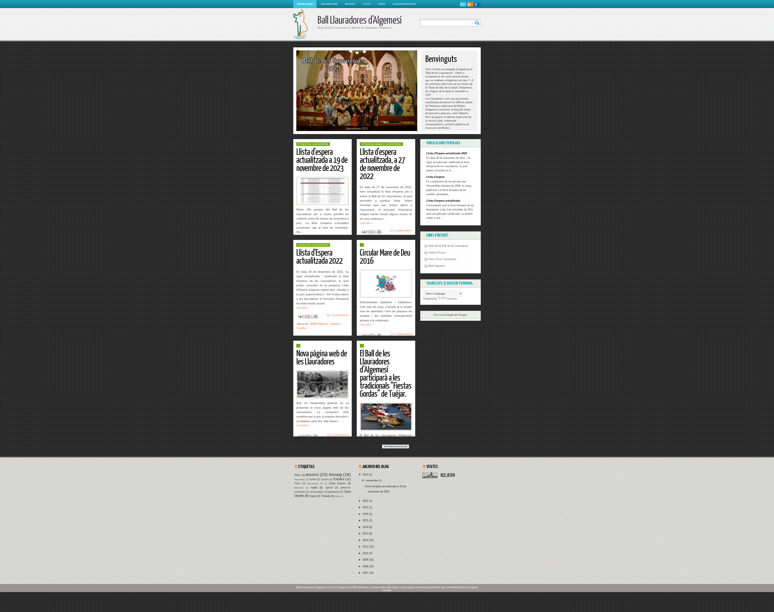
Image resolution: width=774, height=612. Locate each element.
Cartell (312, 479)
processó (333, 491)
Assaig (335, 474)
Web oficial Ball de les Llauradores (448, 245)
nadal (314, 487)
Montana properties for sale (431, 587)
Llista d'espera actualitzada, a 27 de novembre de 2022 (382, 164)
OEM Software (360, 587)
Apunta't (350, 4)
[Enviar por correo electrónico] (368, 232)
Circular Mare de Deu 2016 (385, 257)
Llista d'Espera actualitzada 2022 (319, 257)
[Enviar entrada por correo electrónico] (363, 231)
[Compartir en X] (375, 232)
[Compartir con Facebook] (379, 232)
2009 (366, 559)
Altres (297, 475)
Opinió (329, 487)
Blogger (462, 314)
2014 (366, 527)
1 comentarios (340, 315)
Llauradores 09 (315, 483)
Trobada (325, 496)
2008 (366, 566)
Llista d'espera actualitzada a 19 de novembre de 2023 (321, 160)
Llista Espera (320, 144)
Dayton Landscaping (403, 587)
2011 (366, 546)
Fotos (366, 4)
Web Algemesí (436, 265)
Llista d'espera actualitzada (443, 200)
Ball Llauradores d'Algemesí (311, 587)
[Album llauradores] (356, 90)
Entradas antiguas (395, 446)
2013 (366, 533)
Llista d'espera (435, 176)
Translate (451, 298)
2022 (366, 500)
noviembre (372, 480)
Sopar (312, 496)
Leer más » (366, 223)
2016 (366, 513)
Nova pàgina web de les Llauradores (321, 358)
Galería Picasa (437, 252)
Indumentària (329, 4)
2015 (366, 520)
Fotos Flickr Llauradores (442, 259)
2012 (366, 540)
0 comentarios (403, 230)
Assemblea (299, 479)
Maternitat (299, 488)
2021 (366, 507)
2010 (366, 553)
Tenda (381, 4)
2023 (366, 474)
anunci (379, 144)
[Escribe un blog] (372, 232)
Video (337, 496)
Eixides (339, 479)
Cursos (325, 479)
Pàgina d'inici (305, 4)
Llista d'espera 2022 (404, 4)
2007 (366, 572)
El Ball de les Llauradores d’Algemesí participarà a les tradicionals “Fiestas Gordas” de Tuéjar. (385, 374)
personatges (317, 491)
